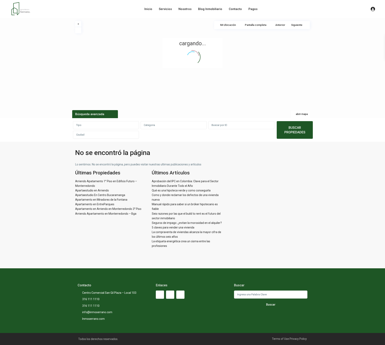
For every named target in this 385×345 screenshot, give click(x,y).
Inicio (148, 9)
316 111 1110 (90, 299)
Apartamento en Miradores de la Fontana (101, 199)
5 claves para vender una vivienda (173, 227)
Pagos (252, 9)
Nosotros (184, 9)
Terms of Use (280, 338)
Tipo (78, 125)
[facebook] (160, 295)
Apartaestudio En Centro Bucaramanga (100, 195)
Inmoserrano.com (93, 318)
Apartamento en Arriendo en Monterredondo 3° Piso (108, 208)
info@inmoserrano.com (97, 312)
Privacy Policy (298, 338)
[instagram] (180, 295)
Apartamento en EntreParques (94, 204)
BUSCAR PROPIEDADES (294, 130)
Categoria (149, 125)
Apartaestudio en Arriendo (92, 190)
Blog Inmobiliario (210, 9)
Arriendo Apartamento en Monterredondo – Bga (105, 213)
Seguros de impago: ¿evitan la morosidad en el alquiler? (187, 222)
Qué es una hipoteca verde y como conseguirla (181, 190)
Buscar (271, 304)
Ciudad (80, 134)
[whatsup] (170, 295)
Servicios (165, 9)
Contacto (235, 9)
